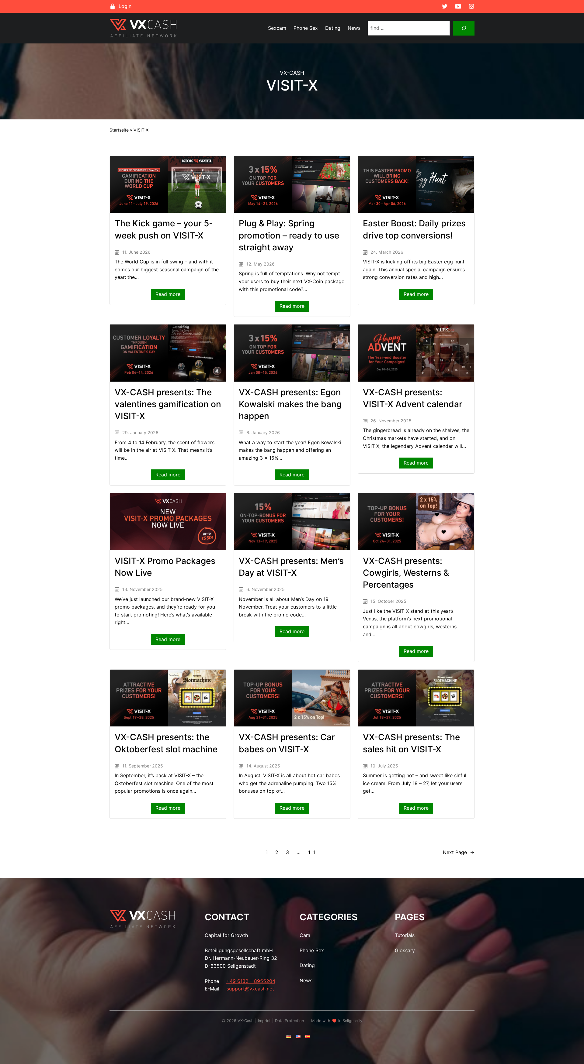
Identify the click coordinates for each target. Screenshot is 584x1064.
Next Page (458, 852)
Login (125, 6)
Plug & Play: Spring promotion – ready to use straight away (289, 235)
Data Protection (289, 1020)
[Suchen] (463, 28)
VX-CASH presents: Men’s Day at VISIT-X (291, 567)
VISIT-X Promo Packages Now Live (165, 567)
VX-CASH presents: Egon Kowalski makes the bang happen (290, 404)
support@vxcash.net (250, 989)
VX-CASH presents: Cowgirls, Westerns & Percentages (406, 573)
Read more (170, 295)
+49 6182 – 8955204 (250, 981)
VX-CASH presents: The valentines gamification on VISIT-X (168, 404)
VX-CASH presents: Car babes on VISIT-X (287, 743)
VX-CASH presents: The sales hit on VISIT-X (411, 743)
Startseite (119, 129)
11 (313, 852)
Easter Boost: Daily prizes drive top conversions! (414, 229)
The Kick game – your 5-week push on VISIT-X (164, 229)
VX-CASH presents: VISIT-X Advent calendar (412, 398)
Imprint (264, 1020)
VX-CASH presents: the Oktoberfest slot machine (166, 743)
